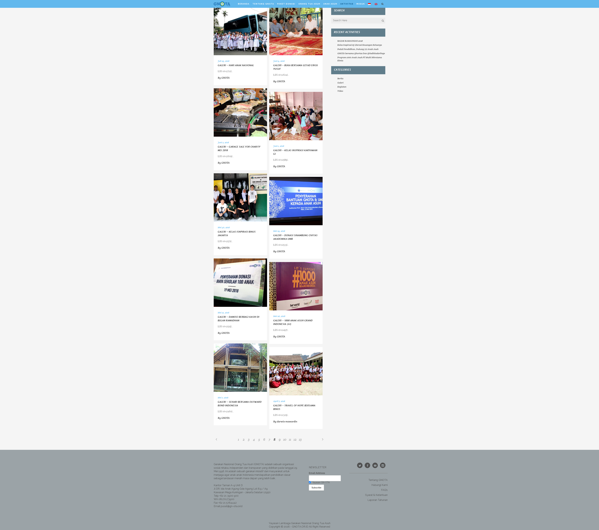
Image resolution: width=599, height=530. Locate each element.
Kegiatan (341, 86)
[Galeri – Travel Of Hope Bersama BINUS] (296, 371)
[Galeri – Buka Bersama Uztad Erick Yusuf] (296, 31)
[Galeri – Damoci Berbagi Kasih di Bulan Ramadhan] (240, 282)
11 (290, 439)
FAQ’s (384, 490)
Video (340, 91)
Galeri (340, 82)
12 (295, 439)
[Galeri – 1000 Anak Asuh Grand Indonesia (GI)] (296, 286)
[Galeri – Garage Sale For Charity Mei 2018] (240, 112)
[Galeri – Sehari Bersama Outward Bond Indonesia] (240, 367)
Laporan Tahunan (378, 499)
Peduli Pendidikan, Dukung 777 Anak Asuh (357, 49)
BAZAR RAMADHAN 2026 (350, 40)
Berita (340, 78)
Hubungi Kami (379, 485)
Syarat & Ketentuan (376, 495)
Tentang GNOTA (378, 480)
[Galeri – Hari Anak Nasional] (240, 31)
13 (300, 439)
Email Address (317, 473)
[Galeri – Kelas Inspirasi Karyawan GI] (296, 116)
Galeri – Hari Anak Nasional (236, 65)
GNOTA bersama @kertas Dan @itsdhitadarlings (361, 53)
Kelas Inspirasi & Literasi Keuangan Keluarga (359, 45)
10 (284, 439)
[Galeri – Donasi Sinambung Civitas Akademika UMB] (296, 201)
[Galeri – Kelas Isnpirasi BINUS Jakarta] (240, 197)
